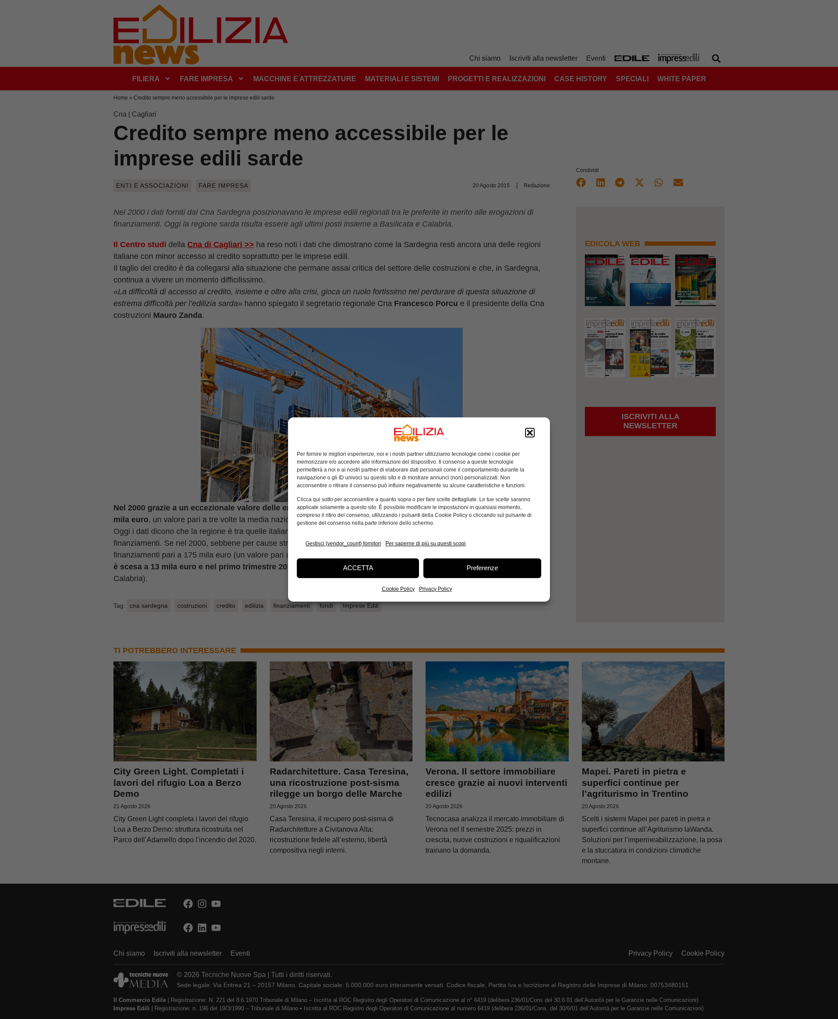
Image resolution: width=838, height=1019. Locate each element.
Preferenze (482, 567)
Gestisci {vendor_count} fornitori (343, 543)
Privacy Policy (435, 589)
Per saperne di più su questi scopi (425, 543)
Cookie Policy (398, 589)
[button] (529, 432)
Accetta (358, 567)
